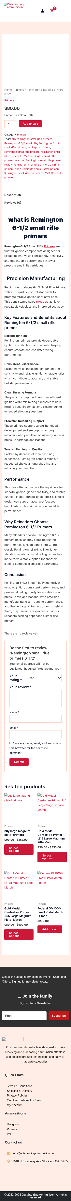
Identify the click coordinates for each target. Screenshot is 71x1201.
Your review (20, 687)
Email (13, 727)
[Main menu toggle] (63, 11)
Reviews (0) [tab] (12, 202)
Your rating (15, 678)
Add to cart (30, 123)
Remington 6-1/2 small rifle (20, 143)
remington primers (38, 147)
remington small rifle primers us (33, 164)
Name (14, 712)
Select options (14, 849)
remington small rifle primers (21, 151)
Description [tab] (12, 195)
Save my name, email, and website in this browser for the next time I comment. (35, 748)
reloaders (42, 301)
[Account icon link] (42, 11)
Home (8, 89)
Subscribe (59, 1015)
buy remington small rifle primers (32, 138)
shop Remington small (28, 168)
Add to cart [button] (49, 929)
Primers (19, 89)
